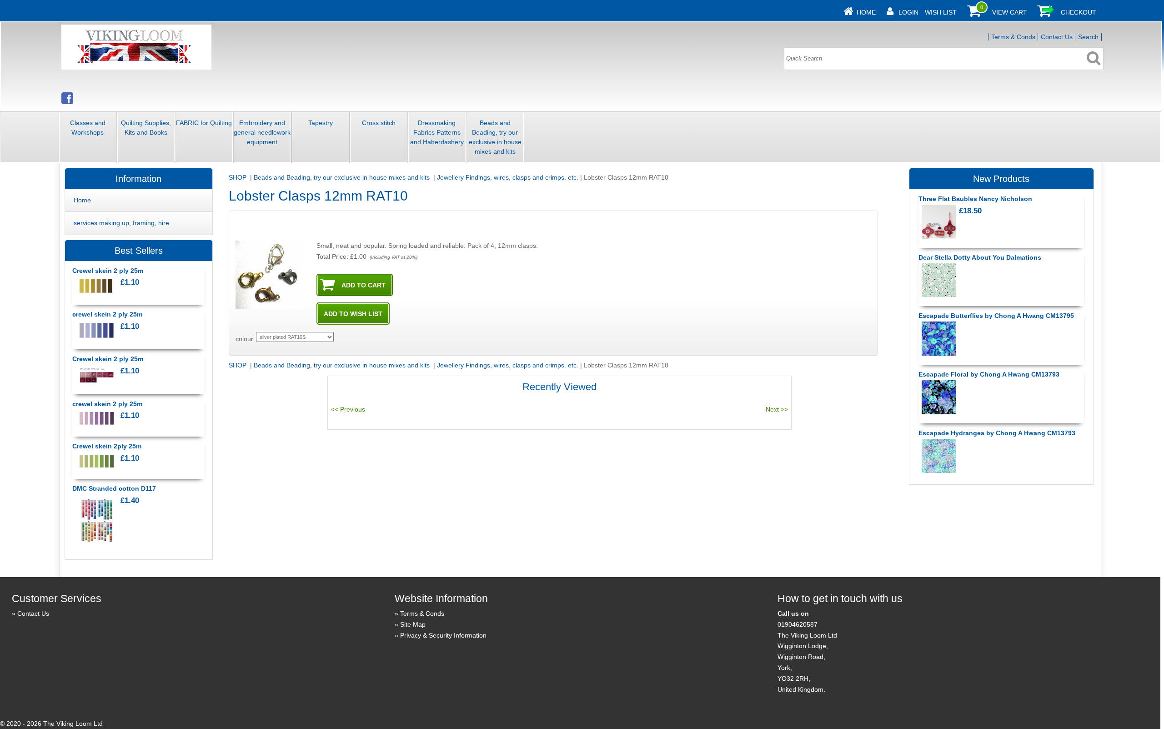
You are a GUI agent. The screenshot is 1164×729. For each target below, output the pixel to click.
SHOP (238, 177)
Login (908, 12)
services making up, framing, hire (121, 222)
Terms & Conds (1013, 36)
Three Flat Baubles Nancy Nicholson (975, 198)
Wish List (941, 12)
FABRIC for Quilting (204, 122)
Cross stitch (379, 122)
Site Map (413, 624)
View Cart (1009, 12)
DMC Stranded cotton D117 (114, 488)
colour (244, 338)
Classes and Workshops (87, 127)
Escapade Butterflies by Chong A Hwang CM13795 (996, 315)
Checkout (1078, 12)
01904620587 (798, 624)
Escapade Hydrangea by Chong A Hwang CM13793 (996, 433)
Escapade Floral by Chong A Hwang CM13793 (988, 374)
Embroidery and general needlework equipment (262, 132)
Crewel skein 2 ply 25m (107, 270)
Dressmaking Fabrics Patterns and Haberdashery (437, 132)
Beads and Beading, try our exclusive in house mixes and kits (495, 137)
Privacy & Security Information (443, 635)
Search (1088, 36)
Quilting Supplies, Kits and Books (146, 127)
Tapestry (320, 122)
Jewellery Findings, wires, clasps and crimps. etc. (507, 177)
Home (866, 12)
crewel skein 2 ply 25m (107, 314)
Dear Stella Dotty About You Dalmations (979, 257)
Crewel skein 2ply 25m (106, 446)
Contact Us (1057, 36)
